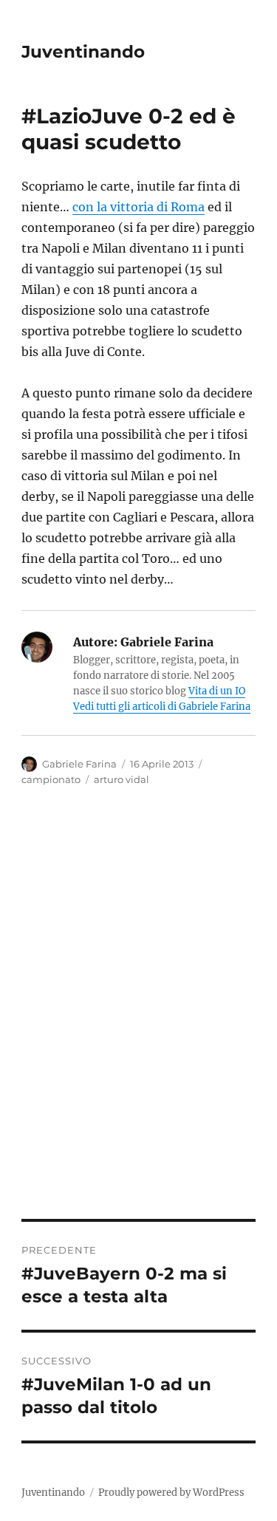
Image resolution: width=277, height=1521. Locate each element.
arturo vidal (121, 779)
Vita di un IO (216, 691)
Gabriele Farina (79, 764)
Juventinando (83, 51)
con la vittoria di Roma (138, 206)
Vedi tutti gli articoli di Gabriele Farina (161, 706)
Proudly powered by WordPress (171, 1492)
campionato (51, 779)
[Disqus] (138, 1013)
